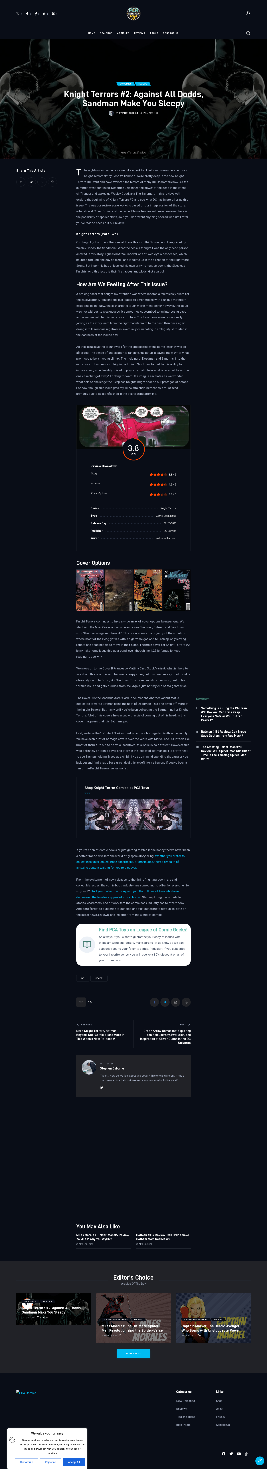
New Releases (185, 1401)
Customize (26, 1462)
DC (82, 978)
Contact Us (223, 1425)
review (99, 978)
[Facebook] (224, 1454)
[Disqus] (133, 1106)
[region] (47, 1448)
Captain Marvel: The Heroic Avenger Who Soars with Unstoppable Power (211, 1328)
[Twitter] (231, 1454)
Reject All (50, 1462)
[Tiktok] (247, 1454)
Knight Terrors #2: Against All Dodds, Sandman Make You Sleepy (51, 1310)
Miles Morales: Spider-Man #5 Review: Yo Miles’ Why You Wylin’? (103, 1237)
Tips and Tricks (185, 1417)
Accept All (74, 1462)
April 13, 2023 (86, 1244)
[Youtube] (239, 1454)
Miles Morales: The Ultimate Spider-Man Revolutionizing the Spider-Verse (132, 1328)
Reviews (181, 1409)
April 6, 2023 (145, 1244)
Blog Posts (183, 1425)
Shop (219, 1401)
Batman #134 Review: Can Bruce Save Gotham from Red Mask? (162, 1237)
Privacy (221, 1417)
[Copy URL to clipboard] (52, 182)
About (220, 1409)
